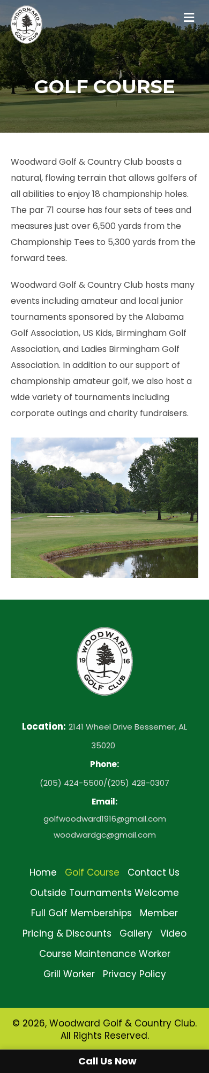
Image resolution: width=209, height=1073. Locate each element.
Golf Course (92, 872)
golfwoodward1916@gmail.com (104, 818)
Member (159, 913)
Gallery (136, 933)
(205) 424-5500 (71, 782)
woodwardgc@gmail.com (105, 834)
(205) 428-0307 (138, 782)
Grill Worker (69, 974)
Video (173, 933)
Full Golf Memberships (81, 913)
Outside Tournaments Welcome (104, 892)
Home (43, 872)
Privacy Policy (134, 974)
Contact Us (154, 872)
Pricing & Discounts (67, 933)
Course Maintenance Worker (104, 953)
